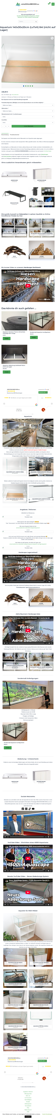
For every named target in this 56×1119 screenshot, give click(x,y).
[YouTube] (33, 809)
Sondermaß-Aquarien (23, 16)
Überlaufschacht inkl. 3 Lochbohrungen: (12, 114)
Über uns (28, 1095)
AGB (28, 1111)
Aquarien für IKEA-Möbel (24, 17)
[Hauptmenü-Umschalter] (53, 4)
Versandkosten (15, 94)
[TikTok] (29, 809)
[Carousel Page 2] (25, 86)
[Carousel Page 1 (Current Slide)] (23, 86)
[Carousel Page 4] (30, 86)
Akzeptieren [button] (28, 1116)
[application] (28, 569)
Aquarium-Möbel (34, 16)
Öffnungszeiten (28, 1093)
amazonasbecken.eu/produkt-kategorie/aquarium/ (28, 527)
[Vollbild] (51, 581)
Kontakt (28, 1101)
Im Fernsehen (28, 1097)
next (53, 62)
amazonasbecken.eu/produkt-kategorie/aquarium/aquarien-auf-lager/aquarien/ (28, 544)
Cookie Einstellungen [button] (47, 1114)
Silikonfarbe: (5, 108)
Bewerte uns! (42, 392)
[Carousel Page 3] (28, 86)
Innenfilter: (4, 119)
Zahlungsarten (28, 1103)
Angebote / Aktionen (28, 1091)
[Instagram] (26, 809)
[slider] (27, 836)
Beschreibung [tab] (5, 134)
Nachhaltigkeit (28, 1099)
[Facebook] (23, 809)
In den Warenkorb (28, 126)
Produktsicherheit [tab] (14, 134)
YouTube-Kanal (47, 151)
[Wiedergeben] (4, 581)
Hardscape (35, 17)
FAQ (28, 1107)
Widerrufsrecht (28, 1109)
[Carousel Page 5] (32, 86)
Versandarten (28, 1105)
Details (6, 338)
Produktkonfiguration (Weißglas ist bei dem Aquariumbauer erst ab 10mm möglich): (23, 102)
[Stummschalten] (49, 581)
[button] (52, 38)
